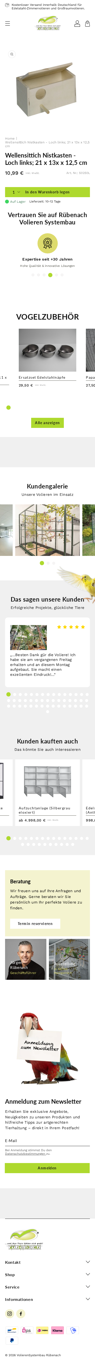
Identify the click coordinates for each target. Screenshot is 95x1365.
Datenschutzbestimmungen (25, 1153)
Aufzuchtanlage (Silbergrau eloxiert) (44, 810)
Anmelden (47, 1168)
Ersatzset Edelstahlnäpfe (42, 377)
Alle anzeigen (47, 423)
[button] (7, 23)
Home (10, 138)
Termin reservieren (35, 923)
